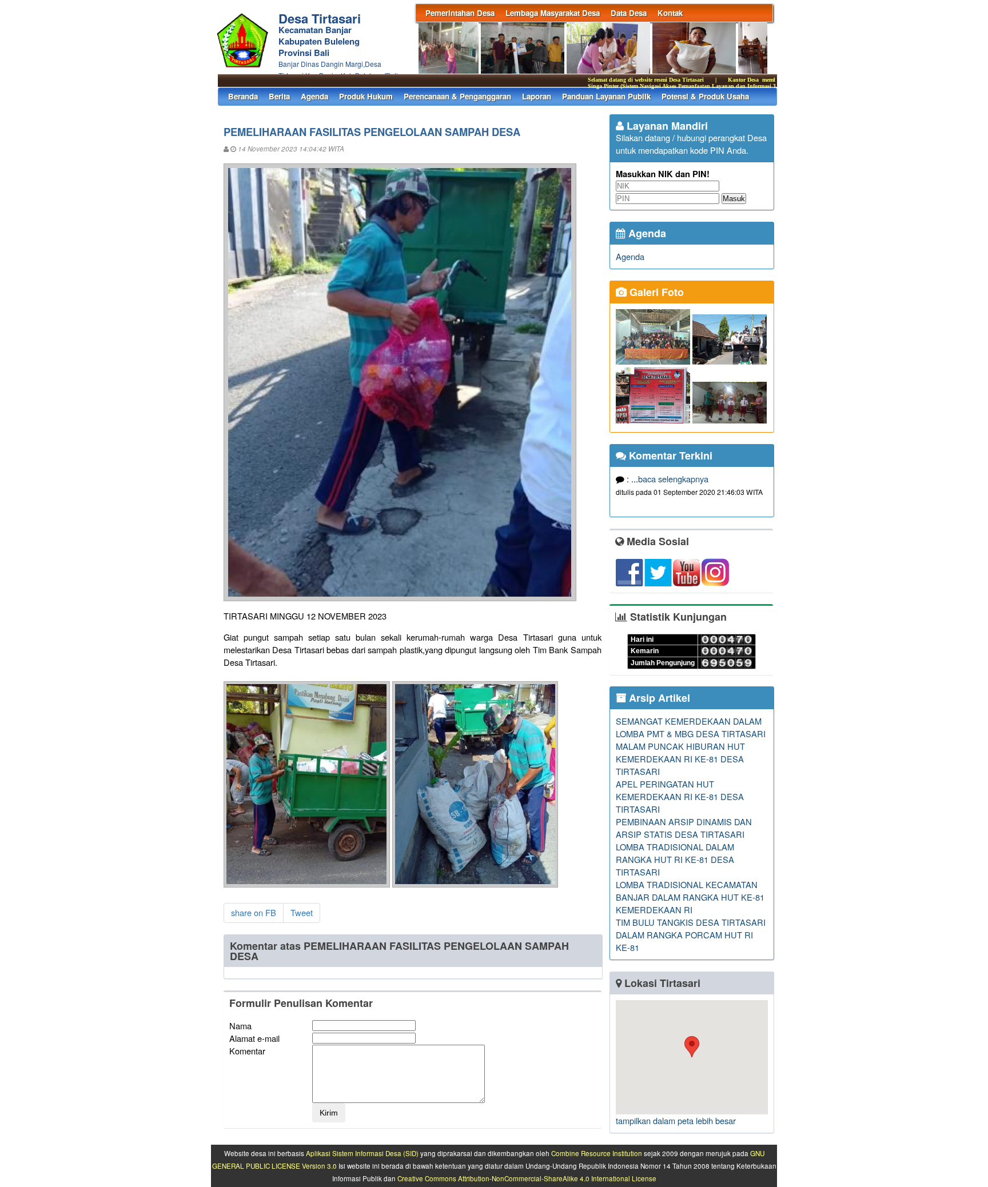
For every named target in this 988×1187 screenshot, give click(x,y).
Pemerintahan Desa (460, 12)
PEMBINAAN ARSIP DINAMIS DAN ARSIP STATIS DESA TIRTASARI (684, 828)
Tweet (301, 912)
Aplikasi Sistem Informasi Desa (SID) (362, 1153)
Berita (279, 96)
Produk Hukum (366, 96)
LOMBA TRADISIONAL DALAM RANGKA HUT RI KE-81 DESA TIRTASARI (675, 859)
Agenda (314, 96)
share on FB (253, 912)
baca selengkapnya (673, 479)
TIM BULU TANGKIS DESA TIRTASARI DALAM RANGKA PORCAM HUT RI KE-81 (691, 934)
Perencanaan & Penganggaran (457, 96)
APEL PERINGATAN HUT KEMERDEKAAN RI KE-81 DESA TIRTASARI (680, 796)
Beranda (243, 96)
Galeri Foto (655, 292)
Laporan (536, 96)
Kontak (670, 12)
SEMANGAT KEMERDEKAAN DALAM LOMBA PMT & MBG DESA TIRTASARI (691, 727)
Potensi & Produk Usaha (705, 96)
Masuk (734, 198)
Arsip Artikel (658, 697)
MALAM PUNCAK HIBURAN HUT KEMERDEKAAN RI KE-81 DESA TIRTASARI (680, 758)
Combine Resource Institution (596, 1153)
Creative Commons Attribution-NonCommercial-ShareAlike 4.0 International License (526, 1178)
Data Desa (629, 12)
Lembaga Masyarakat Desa (552, 12)
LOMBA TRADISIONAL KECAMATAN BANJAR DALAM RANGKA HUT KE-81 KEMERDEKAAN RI (690, 897)
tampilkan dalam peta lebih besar (676, 1120)
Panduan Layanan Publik (606, 96)
